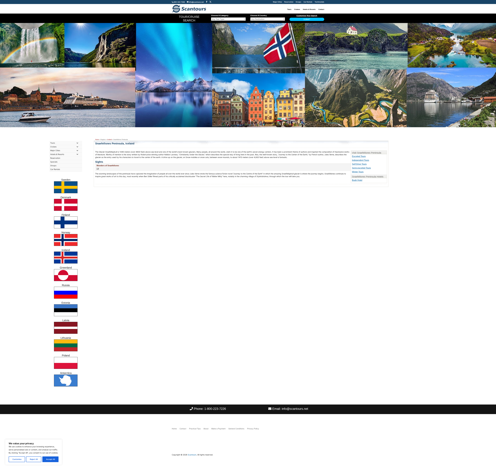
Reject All (34, 459)
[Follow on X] (322, 455)
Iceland (109, 139)
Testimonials (319, 2)
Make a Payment (218, 429)
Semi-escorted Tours (361, 168)
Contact (321, 9)
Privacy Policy (253, 429)
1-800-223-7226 (215, 408)
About (205, 429)
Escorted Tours (359, 156)
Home (97, 139)
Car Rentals (308, 2)
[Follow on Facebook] (317, 455)
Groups (298, 2)
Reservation (288, 2)
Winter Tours (357, 172)
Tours (289, 9)
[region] (33, 452)
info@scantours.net (295, 408)
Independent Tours (360, 160)
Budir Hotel (357, 180)
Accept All (50, 459)
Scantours (192, 455)
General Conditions (236, 429)
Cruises (297, 9)
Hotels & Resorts (309, 9)
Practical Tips (195, 429)
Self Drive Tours (359, 164)
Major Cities (277, 2)
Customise (16, 459)
